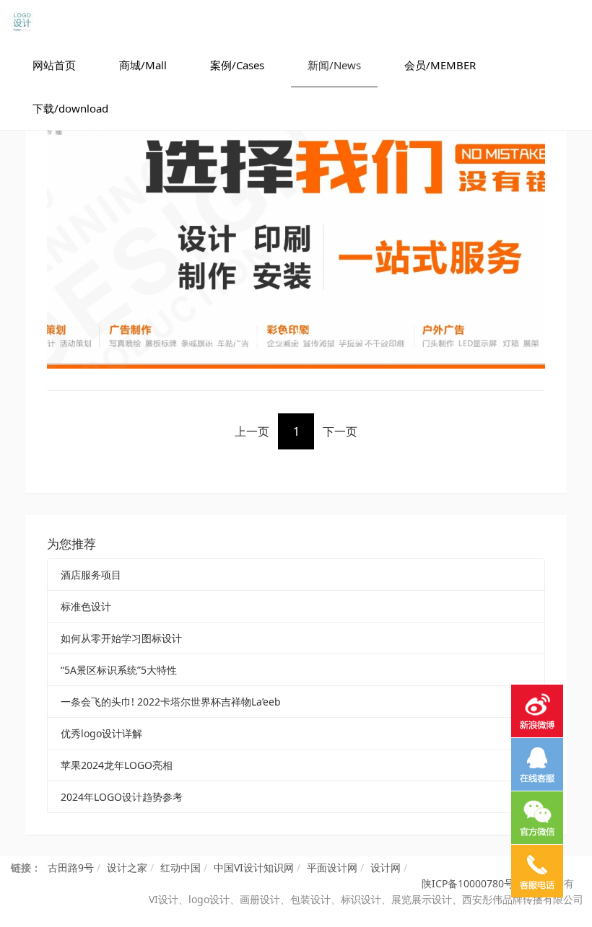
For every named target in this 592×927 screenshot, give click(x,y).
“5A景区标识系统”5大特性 (119, 670)
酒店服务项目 (91, 574)
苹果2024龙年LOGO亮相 (117, 765)
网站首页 (54, 65)
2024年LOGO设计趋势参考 (122, 797)
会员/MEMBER (440, 65)
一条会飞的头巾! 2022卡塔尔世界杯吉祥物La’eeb (171, 701)
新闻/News (334, 65)
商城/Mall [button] (143, 65)
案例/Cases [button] (237, 65)
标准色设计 (86, 606)
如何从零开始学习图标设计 (121, 638)
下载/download (70, 108)
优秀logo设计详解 (101, 733)
